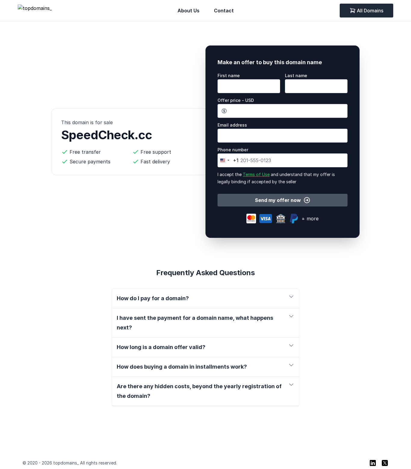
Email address (232, 124)
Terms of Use (256, 174)
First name (229, 75)
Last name (296, 75)
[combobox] (228, 160)
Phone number (233, 149)
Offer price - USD (236, 100)
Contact (224, 11)
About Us (188, 11)
